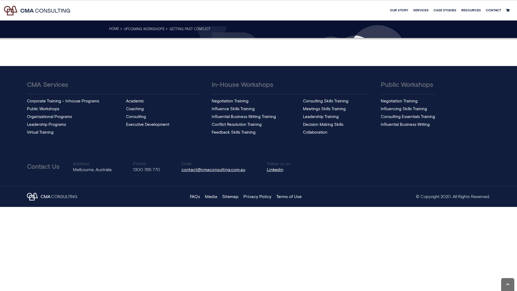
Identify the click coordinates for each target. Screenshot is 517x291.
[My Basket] (508, 10)
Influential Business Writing (405, 125)
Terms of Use (289, 197)
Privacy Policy (257, 197)
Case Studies (445, 10)
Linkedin (275, 170)
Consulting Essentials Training (408, 117)
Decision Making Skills (323, 125)
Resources (471, 10)
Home (114, 29)
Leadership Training (321, 117)
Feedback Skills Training (234, 132)
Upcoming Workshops (144, 29)
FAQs (195, 197)
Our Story (399, 10)
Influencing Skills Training (404, 109)
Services (421, 10)
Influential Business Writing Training (244, 117)
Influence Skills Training (233, 109)
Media (211, 197)
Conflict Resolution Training (237, 125)
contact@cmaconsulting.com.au (213, 170)
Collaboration (315, 132)
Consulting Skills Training (325, 101)
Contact (493, 10)
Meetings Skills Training (324, 109)
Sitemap (230, 197)
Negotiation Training (230, 101)
